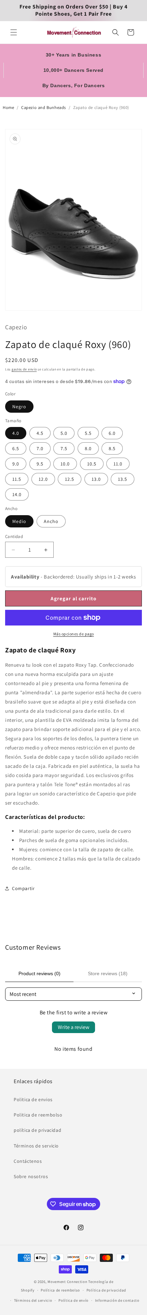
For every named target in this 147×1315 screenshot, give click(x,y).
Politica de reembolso (38, 1115)
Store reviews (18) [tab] (108, 973)
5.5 (88, 433)
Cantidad (14, 536)
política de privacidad (37, 1130)
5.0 (64, 433)
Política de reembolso (60, 1290)
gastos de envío (24, 369)
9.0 (15, 464)
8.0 (88, 448)
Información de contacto (117, 1300)
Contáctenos (28, 1161)
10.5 (91, 464)
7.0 (40, 448)
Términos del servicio (33, 1300)
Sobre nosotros (31, 1176)
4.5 (40, 433)
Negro (19, 406)
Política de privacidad (106, 1290)
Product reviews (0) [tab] (39, 973)
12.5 (69, 479)
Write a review (73, 1027)
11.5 (16, 479)
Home (8, 107)
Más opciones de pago (73, 633)
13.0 (96, 479)
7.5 (64, 448)
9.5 (40, 464)
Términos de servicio (36, 1146)
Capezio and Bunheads (43, 107)
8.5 (112, 448)
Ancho (51, 521)
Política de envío (73, 1300)
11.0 (117, 464)
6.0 (112, 433)
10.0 (65, 464)
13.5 (122, 479)
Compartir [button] (23, 888)
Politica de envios (33, 1099)
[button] (13, 32)
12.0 (43, 479)
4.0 (15, 433)
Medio (19, 521)
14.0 (17, 494)
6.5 (15, 448)
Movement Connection (67, 1281)
